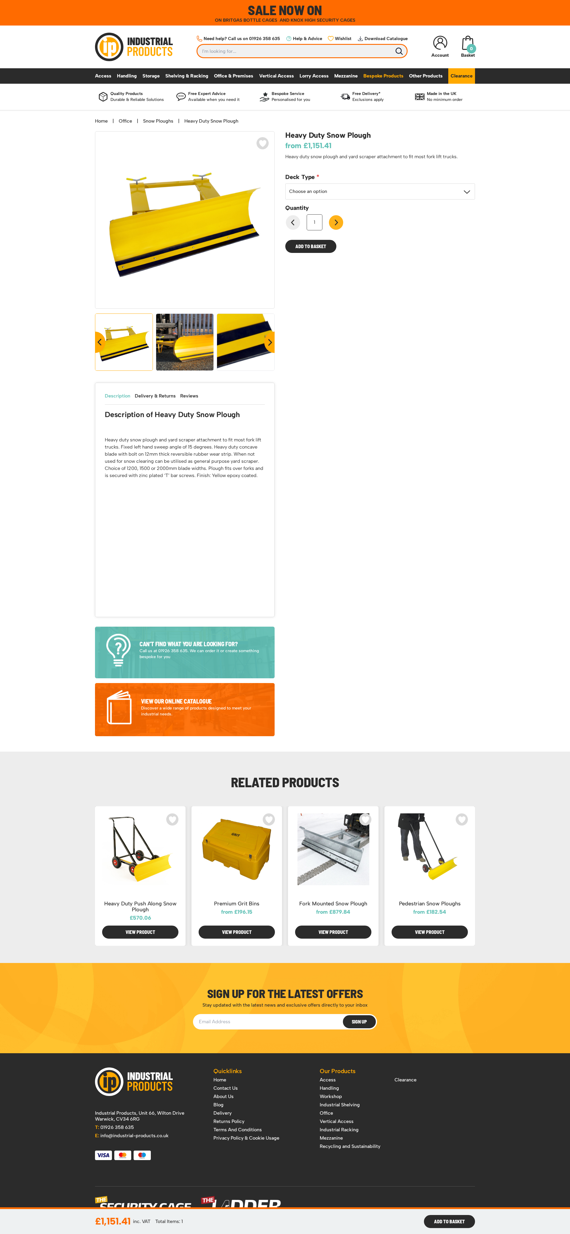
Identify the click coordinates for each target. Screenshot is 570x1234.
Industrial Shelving (340, 1105)
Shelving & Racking (186, 76)
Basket (468, 52)
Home (101, 121)
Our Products (338, 1071)
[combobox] (380, 191)
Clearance (462, 76)
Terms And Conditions (237, 1129)
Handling (127, 76)
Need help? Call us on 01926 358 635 (242, 38)
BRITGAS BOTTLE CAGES (250, 20)
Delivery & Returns (155, 396)
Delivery (222, 1113)
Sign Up (359, 1021)
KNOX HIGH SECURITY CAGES (323, 20)
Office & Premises (233, 76)
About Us (223, 1096)
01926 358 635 (114, 1127)
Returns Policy (228, 1121)
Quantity (296, 207)
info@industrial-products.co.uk (132, 1135)
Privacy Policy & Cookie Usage (246, 1138)
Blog (218, 1105)
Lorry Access (314, 76)
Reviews (189, 396)
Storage (151, 76)
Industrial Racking (339, 1129)
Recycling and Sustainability (350, 1146)
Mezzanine (346, 76)
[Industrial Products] (134, 1081)
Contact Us (225, 1088)
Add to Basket (310, 246)
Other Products (426, 76)
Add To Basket (449, 1221)
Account (440, 55)
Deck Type (300, 176)
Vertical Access (276, 76)
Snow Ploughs (158, 121)
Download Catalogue (386, 38)
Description (117, 396)
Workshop (331, 1096)
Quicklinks (227, 1071)
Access (103, 76)
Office (125, 121)
